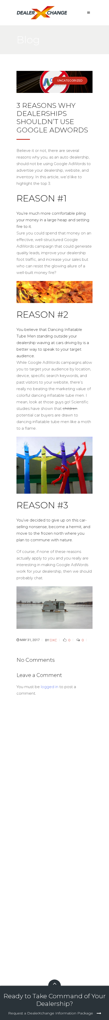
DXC (53, 640)
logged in (49, 686)
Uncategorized (69, 80)
